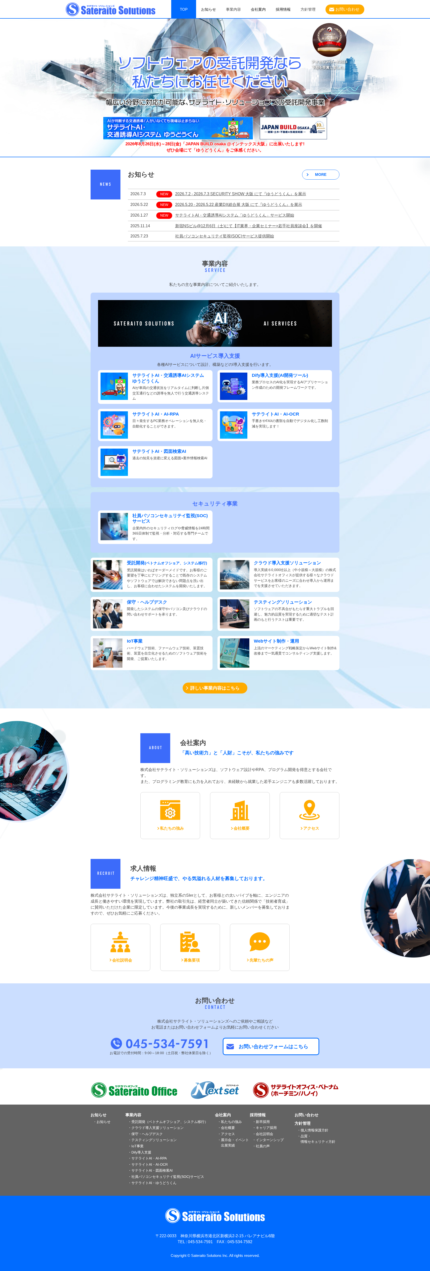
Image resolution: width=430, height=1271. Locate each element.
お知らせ (208, 9)
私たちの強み (172, 828)
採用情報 (283, 9)
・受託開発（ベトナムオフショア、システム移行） (168, 1122)
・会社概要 (226, 1128)
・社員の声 (261, 1146)
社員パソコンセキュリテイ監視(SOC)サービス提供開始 (224, 236)
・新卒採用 (261, 1122)
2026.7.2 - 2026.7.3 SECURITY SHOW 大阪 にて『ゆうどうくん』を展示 (240, 194)
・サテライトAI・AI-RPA (147, 1158)
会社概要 (242, 828)
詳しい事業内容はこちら (215, 688)
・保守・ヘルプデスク (145, 1134)
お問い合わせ (347, 9)
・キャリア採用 (264, 1128)
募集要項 (192, 960)
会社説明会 (122, 960)
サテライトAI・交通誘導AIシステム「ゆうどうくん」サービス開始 (234, 215)
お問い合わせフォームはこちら (273, 1046)
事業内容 (133, 1115)
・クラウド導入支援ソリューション (156, 1128)
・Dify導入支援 (139, 1152)
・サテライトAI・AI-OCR (148, 1164)
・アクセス (226, 1134)
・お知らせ (101, 1122)
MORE (320, 174)
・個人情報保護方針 (312, 1130)
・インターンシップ (268, 1140)
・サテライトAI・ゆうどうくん (152, 1183)
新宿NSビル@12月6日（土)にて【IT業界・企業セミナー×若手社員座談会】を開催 (248, 226)
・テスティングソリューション (152, 1140)
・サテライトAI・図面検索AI (150, 1170)
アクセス (311, 828)
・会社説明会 (262, 1134)
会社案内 (258, 9)
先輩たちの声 (261, 960)
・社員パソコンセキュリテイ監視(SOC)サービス (166, 1177)
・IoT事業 (136, 1146)
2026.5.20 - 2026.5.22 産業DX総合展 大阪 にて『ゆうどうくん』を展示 (238, 204)
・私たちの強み (229, 1122)
